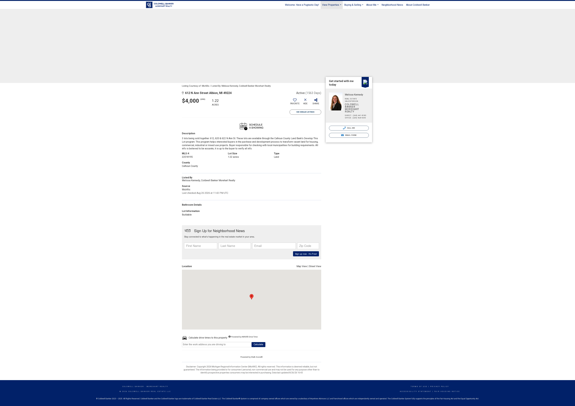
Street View (315, 266)
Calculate (258, 344)
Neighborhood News (392, 4)
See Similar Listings (305, 112)
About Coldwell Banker (418, 4)
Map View (301, 266)
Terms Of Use (419, 386)
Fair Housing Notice (447, 391)
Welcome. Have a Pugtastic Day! (302, 4)
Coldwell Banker (133, 386)
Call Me (350, 128)
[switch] (295, 102)
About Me (372, 6)
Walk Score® (257, 357)
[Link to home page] (161, 5)
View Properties (332, 6)
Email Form (350, 135)
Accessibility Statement (415, 391)
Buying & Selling (354, 6)
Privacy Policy (439, 386)
